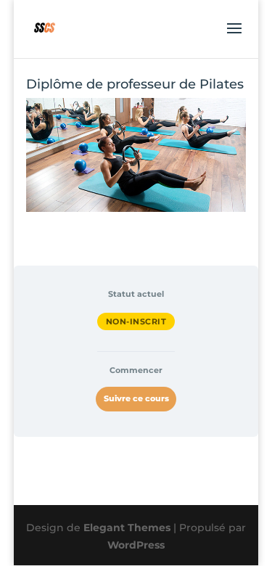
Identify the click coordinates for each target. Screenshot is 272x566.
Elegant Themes (126, 527)
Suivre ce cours (136, 398)
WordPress (136, 544)
